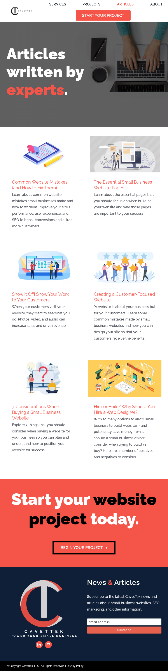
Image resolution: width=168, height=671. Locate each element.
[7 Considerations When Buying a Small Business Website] (43, 378)
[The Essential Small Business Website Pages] (124, 154)
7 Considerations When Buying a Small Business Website (36, 412)
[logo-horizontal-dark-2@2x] (21, 8)
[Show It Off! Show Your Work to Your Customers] (43, 266)
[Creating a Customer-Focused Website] (124, 266)
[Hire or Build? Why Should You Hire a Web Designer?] (124, 378)
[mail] (48, 644)
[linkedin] (39, 644)
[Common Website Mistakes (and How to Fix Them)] (43, 154)
